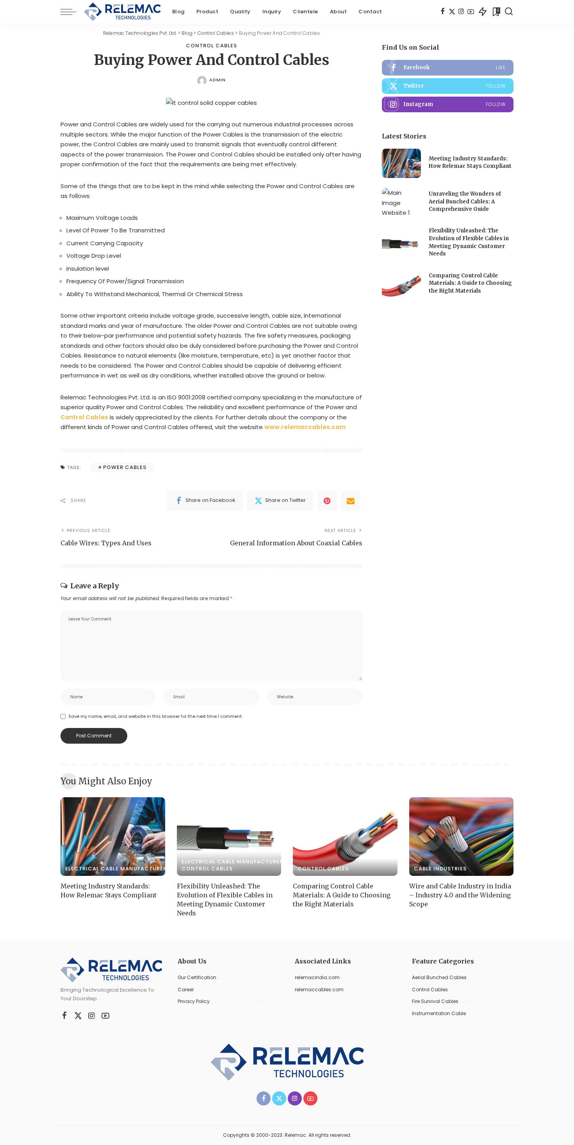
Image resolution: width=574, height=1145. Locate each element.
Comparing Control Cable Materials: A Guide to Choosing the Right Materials (470, 283)
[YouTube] (470, 11)
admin (217, 80)
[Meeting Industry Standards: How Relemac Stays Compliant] (401, 163)
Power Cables (124, 467)
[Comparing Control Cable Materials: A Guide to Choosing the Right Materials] (401, 284)
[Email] (350, 500)
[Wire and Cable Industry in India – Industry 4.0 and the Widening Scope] (461, 836)
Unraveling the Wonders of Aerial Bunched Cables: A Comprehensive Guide (465, 201)
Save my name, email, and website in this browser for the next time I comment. (155, 716)
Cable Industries (440, 868)
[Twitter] (452, 11)
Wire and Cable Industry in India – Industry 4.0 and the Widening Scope (460, 895)
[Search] (508, 11)
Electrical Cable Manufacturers (117, 868)
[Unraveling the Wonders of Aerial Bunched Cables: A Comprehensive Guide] (401, 202)
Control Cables (211, 45)
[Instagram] (461, 11)
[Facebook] (442, 11)
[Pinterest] (327, 500)
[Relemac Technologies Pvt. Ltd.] (122, 12)
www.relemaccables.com (305, 427)
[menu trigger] (72, 11)
